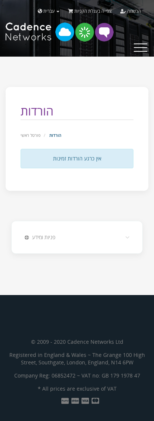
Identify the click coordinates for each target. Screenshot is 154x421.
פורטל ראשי (31, 135)
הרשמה (133, 11)
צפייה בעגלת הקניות (92, 11)
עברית (49, 11)
